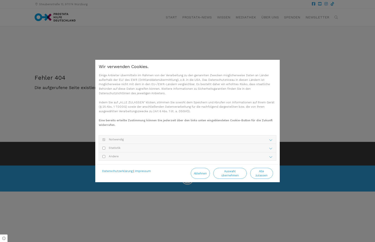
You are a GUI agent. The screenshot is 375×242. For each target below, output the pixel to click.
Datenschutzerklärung (117, 171)
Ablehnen (200, 173)
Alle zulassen (261, 173)
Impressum (143, 171)
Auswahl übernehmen (230, 173)
